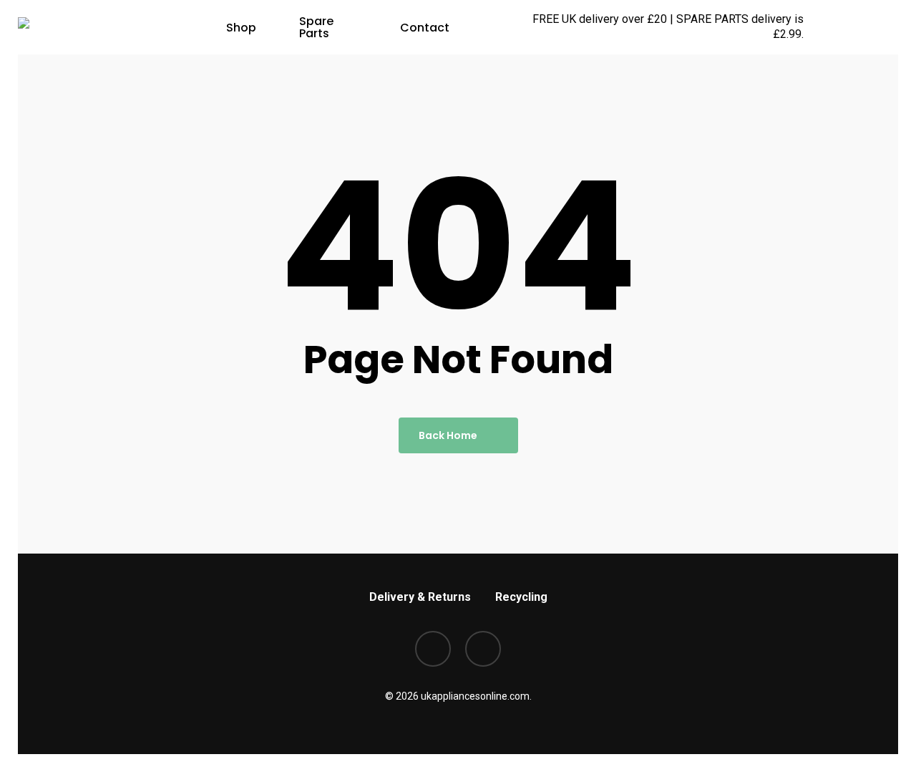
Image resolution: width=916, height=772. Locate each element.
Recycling (521, 597)
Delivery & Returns (420, 597)
